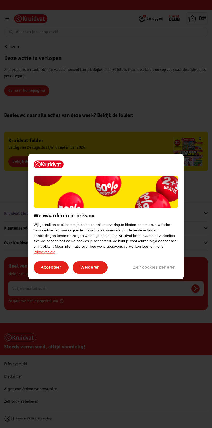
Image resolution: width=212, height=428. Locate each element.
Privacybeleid (44, 252)
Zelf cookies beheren (154, 267)
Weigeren (90, 267)
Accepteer (51, 267)
